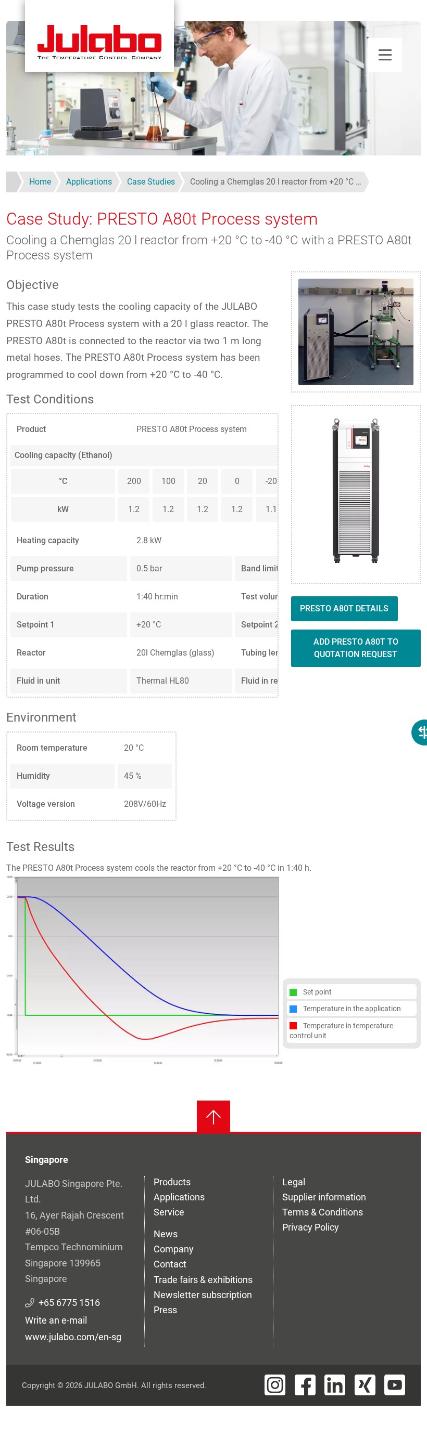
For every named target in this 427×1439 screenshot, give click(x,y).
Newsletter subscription (203, 1294)
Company (174, 1249)
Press (165, 1309)
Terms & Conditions (322, 1212)
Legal (293, 1181)
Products (172, 1181)
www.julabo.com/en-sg (73, 1336)
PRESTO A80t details (344, 608)
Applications (179, 1197)
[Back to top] (213, 1117)
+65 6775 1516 (69, 1302)
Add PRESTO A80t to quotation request (355, 648)
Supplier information (324, 1197)
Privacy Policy (310, 1227)
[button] (144, 969)
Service (169, 1212)
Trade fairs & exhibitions (203, 1279)
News (166, 1233)
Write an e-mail (56, 1320)
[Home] (99, 36)
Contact (170, 1264)
